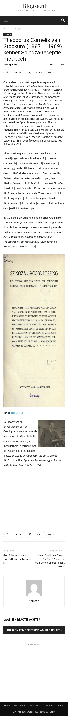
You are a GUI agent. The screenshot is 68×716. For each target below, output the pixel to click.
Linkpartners (34, 705)
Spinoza (13, 64)
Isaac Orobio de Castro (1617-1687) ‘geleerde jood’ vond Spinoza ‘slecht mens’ (50, 561)
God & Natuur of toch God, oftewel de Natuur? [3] (17, 559)
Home (6, 28)
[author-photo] (34, 596)
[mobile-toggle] (6, 20)
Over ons (48, 705)
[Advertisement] (34, 494)
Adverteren (19, 705)
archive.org (17, 413)
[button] (63, 20)
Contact (60, 705)
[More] (50, 72)
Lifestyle (17, 28)
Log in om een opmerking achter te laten (34, 630)
